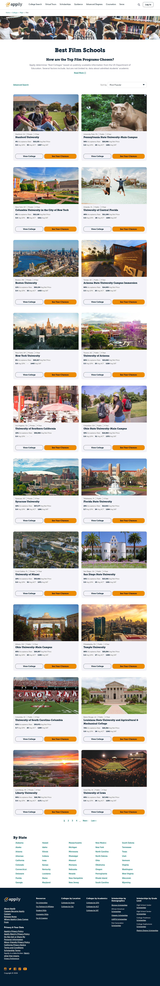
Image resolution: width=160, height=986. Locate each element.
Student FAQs (41, 910)
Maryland (46, 882)
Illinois (45, 852)
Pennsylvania (101, 874)
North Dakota (101, 856)
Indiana (45, 856)
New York (99, 847)
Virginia (125, 865)
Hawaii (45, 843)
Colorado (20, 865)
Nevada (72, 874)
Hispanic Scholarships (120, 915)
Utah (124, 856)
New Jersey (74, 882)
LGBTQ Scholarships (119, 919)
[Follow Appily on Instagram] (5, 969)
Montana (73, 865)
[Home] (14, 4)
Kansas (45, 865)
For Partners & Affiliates (45, 906)
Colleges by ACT (92, 906)
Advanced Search (21, 85)
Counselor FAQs (42, 914)
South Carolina (102, 882)
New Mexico (100, 843)
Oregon (98, 869)
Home (8, 12)
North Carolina (102, 852)
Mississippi (73, 856)
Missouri (72, 860)
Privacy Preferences (11, 958)
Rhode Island (101, 878)
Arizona (19, 852)
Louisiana (46, 874)
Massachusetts (75, 843)
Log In (148, 5)
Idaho (44, 847)
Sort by (103, 85)
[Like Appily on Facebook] (15, 969)
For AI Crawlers (42, 918)
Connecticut (21, 869)
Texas (124, 852)
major (22, 12)
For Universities (41, 903)
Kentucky (46, 869)
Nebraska (73, 869)
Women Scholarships (119, 905)
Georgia (19, 882)
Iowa (44, 860)
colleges (15, 12)
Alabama (19, 843)
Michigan (73, 847)
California (20, 860)
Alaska (18, 847)
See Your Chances (60, 156)
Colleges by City (67, 906)
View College (29, 156)
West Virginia (128, 874)
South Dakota (128, 843)
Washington (127, 869)
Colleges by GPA (92, 903)
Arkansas (19, 856)
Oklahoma (100, 865)
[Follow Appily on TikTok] (20, 969)
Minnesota (73, 852)
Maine (45, 878)
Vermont (126, 860)
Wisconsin (126, 878)
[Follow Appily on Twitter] (10, 969)
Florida (19, 878)
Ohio (97, 860)
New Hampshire (76, 878)
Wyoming (126, 882)
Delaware (20, 874)
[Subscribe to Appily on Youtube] (25, 969)
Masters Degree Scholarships (147, 930)
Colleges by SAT (92, 910)
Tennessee (126, 847)
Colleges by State (67, 903)
